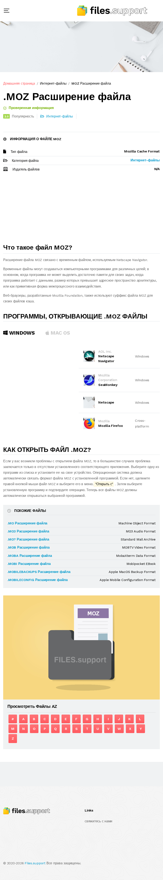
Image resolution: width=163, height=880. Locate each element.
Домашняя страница (19, 83)
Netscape (106, 402)
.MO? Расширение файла (28, 539)
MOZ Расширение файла (91, 83)
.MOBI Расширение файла (29, 564)
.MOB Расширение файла (28, 547)
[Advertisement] (81, 209)
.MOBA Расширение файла (29, 556)
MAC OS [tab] (59, 333)
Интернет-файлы (53, 83)
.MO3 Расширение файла (28, 531)
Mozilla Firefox (110, 426)
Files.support (35, 863)
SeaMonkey (108, 385)
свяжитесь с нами (98, 821)
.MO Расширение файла (27, 523)
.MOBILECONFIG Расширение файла (37, 580)
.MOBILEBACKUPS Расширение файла (38, 572)
